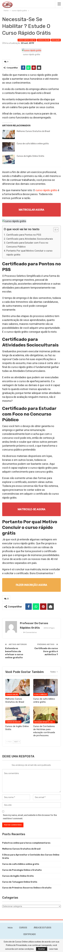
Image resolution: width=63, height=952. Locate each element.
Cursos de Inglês (13, 722)
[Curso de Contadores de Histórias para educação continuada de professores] (45, 714)
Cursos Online (44, 40)
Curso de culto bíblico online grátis (33, 143)
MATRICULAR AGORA (31, 209)
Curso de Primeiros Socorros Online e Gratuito (26, 888)
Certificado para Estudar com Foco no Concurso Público (27, 244)
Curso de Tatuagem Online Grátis (19, 882)
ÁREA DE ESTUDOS (42, 927)
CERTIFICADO (29, 934)
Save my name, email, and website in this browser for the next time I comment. (30, 817)
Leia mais (53, 949)
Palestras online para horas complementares (26, 843)
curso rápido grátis (26, 40)
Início (10, 927)
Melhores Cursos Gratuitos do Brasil (33, 131)
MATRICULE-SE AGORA (31, 509)
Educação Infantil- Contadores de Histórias (44, 722)
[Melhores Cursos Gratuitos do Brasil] (8, 134)
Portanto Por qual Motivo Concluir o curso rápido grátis (29, 252)
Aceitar (41, 949)
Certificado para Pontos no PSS (23, 234)
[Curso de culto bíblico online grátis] (8, 147)
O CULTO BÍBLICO (40, 694)
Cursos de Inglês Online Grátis (30, 156)
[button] (54, 230)
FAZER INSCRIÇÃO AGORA (31, 584)
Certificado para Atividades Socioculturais (29, 238)
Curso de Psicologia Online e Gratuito (22, 870)
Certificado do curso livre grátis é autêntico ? (46, 651)
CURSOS (23, 927)
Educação (56, 40)
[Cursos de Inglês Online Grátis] (8, 159)
